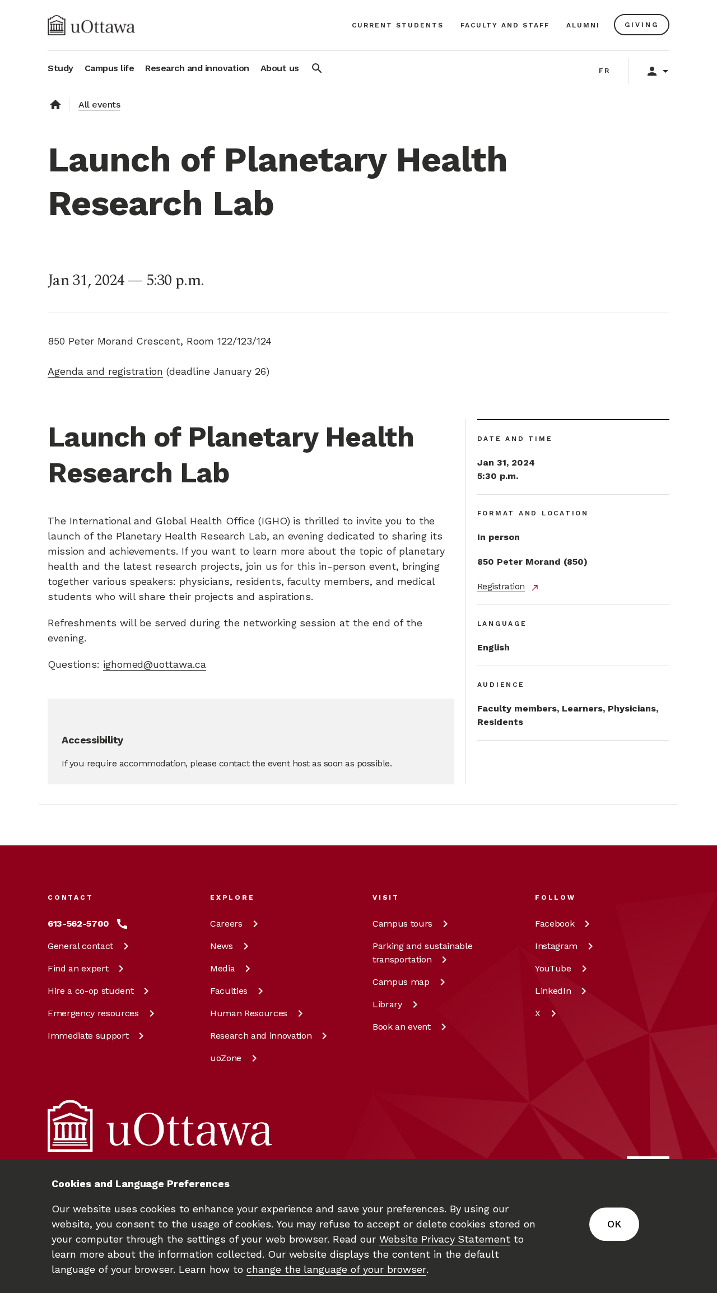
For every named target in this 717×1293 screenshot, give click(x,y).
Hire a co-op (90, 990)
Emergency (93, 1013)
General (80, 946)
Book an (402, 1026)
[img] (91, 25)
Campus (402, 923)
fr (605, 71)
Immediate (88, 1035)
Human (248, 1013)
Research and (260, 1035)
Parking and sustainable (422, 953)
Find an (78, 968)
